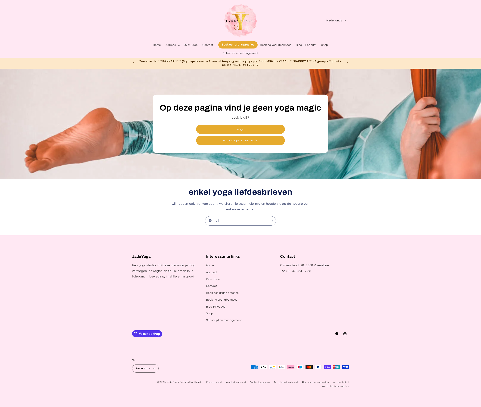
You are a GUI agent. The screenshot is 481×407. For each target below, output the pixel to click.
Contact (211, 286)
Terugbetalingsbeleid (286, 382)
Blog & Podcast (216, 306)
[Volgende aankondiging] (348, 63)
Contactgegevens (260, 382)
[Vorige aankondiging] (133, 63)
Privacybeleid (214, 382)
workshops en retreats (240, 140)
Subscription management (224, 320)
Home (210, 265)
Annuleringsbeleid (235, 382)
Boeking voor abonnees (221, 299)
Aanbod (211, 272)
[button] (172, 45)
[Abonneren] (271, 220)
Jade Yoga (173, 382)
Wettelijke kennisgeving (335, 386)
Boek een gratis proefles (222, 293)
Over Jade (213, 279)
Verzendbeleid (341, 382)
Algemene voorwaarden (315, 382)
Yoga (240, 129)
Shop (209, 313)
